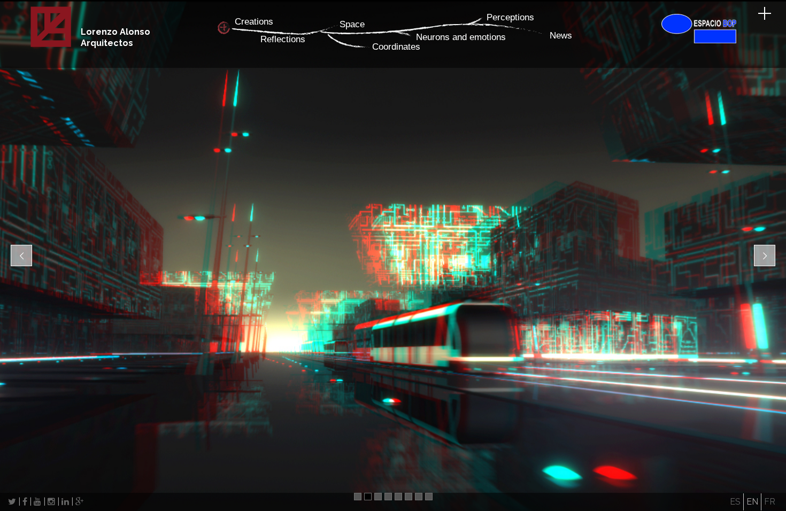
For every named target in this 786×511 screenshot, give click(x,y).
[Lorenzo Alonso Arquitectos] (50, 45)
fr (769, 502)
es (735, 502)
